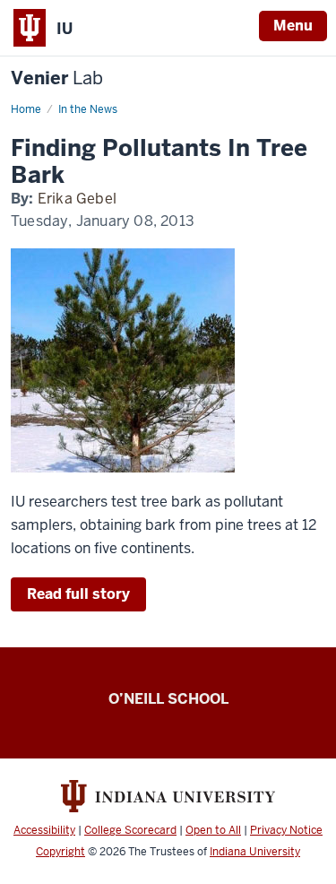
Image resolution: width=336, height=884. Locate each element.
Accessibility (44, 830)
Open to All (213, 830)
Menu (293, 25)
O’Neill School (168, 698)
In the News (87, 109)
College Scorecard (130, 830)
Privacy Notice (286, 830)
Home (26, 109)
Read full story (78, 594)
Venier (57, 78)
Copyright (60, 852)
